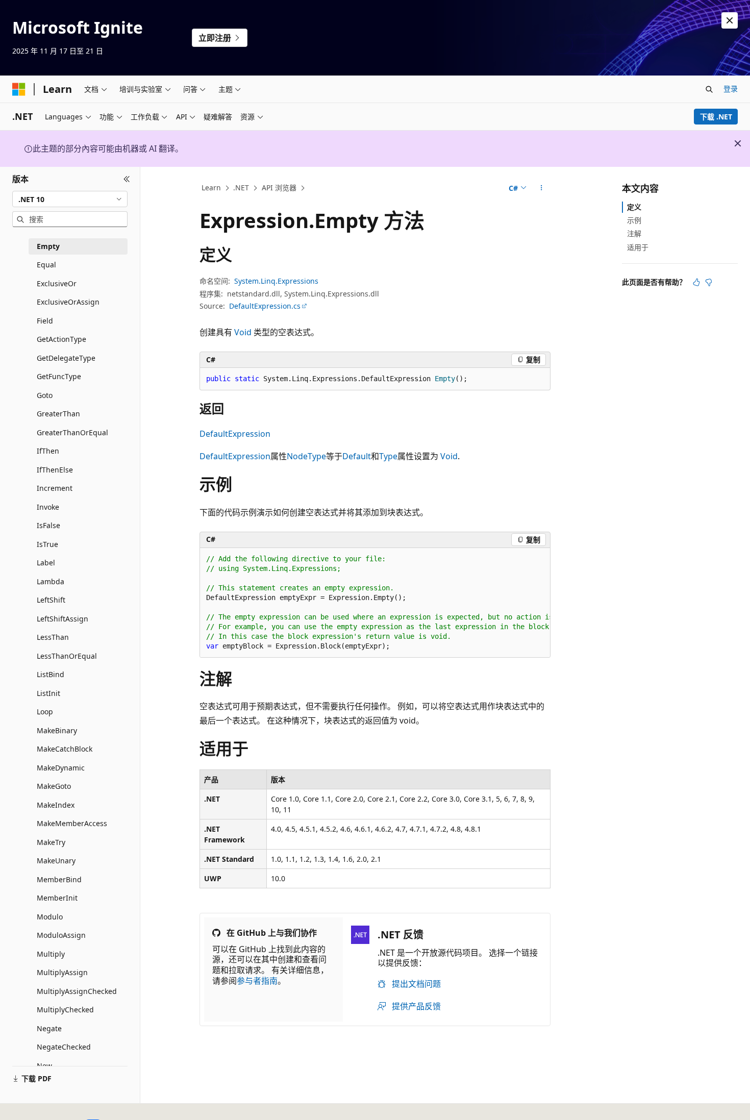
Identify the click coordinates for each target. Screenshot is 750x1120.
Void (243, 332)
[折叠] (127, 179)
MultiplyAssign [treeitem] (62, 972)
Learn (211, 187)
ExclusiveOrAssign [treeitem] (68, 302)
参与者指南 (257, 980)
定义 (634, 207)
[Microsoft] (19, 89)
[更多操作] (542, 188)
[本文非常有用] (696, 282)
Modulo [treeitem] (50, 917)
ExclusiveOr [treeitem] (57, 283)
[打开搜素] (709, 89)
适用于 (637, 247)
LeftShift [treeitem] (51, 600)
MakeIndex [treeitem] (55, 805)
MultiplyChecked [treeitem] (65, 1009)
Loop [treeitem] (45, 711)
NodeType (306, 456)
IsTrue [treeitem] (47, 544)
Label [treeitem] (46, 562)
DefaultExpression (234, 433)
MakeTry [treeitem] (51, 842)
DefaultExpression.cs (265, 306)
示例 (634, 220)
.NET (241, 187)
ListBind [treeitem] (50, 674)
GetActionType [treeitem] (61, 339)
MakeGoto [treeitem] (54, 786)
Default (356, 456)
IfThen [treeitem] (48, 451)
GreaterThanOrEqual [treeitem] (72, 432)
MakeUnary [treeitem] (56, 860)
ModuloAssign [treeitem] (61, 935)
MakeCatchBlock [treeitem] (64, 749)
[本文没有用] (709, 282)
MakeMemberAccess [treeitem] (72, 823)
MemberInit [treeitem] (57, 898)
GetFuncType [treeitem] (59, 376)
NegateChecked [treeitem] (64, 1047)
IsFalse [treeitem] (48, 525)
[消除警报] (729, 20)
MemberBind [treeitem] (59, 879)
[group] (375, 603)
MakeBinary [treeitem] (57, 730)
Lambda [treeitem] (50, 581)
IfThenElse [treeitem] (55, 470)
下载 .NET (716, 116)
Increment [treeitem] (54, 488)
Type (388, 456)
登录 (730, 88)
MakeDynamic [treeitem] (61, 768)
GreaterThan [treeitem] (58, 413)
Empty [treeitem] (48, 246)
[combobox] (70, 199)
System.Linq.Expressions (276, 281)
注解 (634, 233)
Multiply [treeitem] (51, 954)
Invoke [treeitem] (48, 507)
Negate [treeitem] (49, 1028)
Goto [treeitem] (45, 395)
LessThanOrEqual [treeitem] (67, 656)
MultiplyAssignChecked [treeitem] (77, 991)
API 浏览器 (279, 187)
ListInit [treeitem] (48, 693)
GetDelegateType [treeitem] (66, 358)
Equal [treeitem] (46, 264)
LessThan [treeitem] (53, 637)
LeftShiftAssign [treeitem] (62, 619)
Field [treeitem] (45, 321)
